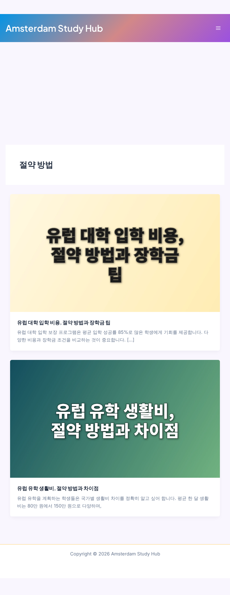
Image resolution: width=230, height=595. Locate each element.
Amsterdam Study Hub (54, 28)
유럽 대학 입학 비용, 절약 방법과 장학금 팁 (64, 322)
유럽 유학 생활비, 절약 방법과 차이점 (58, 488)
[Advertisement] (115, 84)
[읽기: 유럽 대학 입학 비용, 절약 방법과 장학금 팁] (115, 252)
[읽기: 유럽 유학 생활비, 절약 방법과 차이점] (115, 418)
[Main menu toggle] (218, 28)
